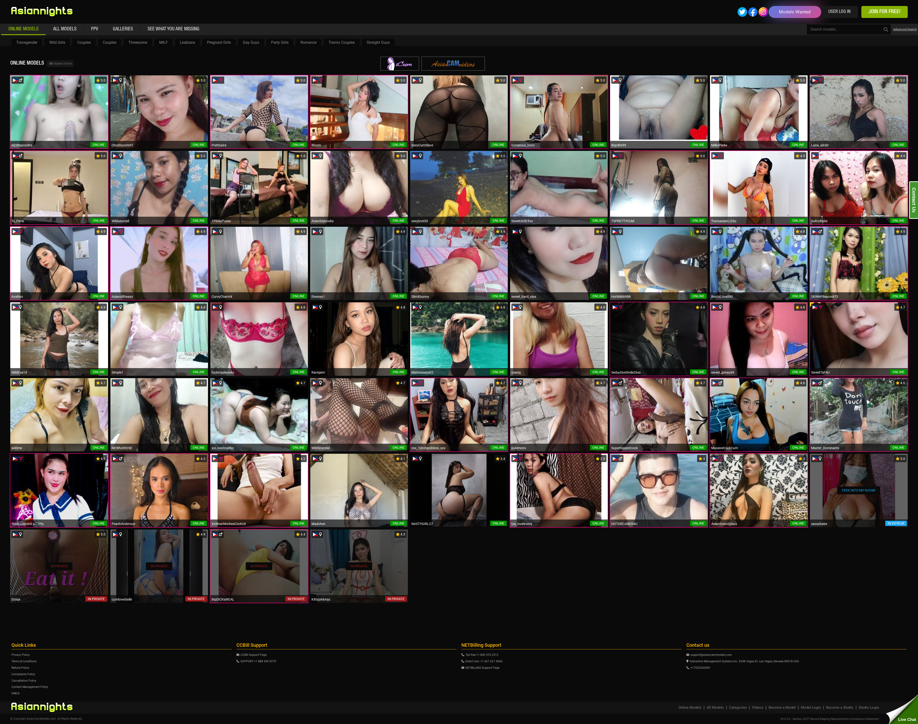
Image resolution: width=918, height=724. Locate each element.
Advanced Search (905, 29)
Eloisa (15, 599)
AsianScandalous (724, 523)
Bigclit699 (618, 145)
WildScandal (320, 448)
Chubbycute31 (122, 145)
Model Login (811, 707)
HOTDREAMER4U (624, 523)
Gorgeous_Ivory (523, 145)
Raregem (318, 372)
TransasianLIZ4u (723, 221)
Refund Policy (20, 667)
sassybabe (819, 523)
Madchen (318, 523)
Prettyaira (219, 145)
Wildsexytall (120, 221)
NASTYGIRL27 (422, 523)
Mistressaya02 (422, 372)
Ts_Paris (17, 221)
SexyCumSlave (422, 145)
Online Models (689, 707)
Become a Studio (839, 707)
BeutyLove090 (722, 296)
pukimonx (518, 448)
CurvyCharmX (222, 296)
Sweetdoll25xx (522, 221)
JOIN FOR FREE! (885, 12)
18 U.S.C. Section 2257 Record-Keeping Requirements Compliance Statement (829, 719)
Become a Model (782, 707)
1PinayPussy (221, 221)
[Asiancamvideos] (453, 64)
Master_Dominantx (825, 448)
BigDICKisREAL (223, 599)
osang (516, 372)
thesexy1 (318, 296)
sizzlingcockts (21, 145)
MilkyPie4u (719, 145)
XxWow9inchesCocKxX (229, 523)
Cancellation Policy (23, 680)
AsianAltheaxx (122, 296)
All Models (715, 707)
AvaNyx (17, 296)
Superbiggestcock (624, 448)
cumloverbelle (122, 599)
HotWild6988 (621, 296)
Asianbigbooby (322, 221)
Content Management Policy (29, 687)
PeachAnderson (123, 523)
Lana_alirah (820, 145)
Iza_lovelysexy (521, 523)
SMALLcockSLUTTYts (27, 523)
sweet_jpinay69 (722, 372)
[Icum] (399, 64)
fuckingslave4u (223, 372)
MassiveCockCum (724, 448)
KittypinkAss (320, 599)
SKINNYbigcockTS (824, 296)
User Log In (839, 12)
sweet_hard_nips (523, 296)
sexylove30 (419, 221)
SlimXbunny (420, 296)
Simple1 (117, 372)
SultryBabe (819, 221)
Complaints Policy (23, 674)
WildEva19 (19, 372)
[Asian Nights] (42, 12)
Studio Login (869, 707)
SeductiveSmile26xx (626, 372)
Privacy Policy (20, 655)
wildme (16, 448)
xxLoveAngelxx (223, 448)
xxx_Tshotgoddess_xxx (428, 448)
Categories (738, 707)
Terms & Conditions (24, 661)
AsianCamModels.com (41, 718)
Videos (757, 707)
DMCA (15, 693)
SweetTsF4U (820, 372)
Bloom (316, 145)
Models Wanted (795, 12)
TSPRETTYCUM (622, 221)
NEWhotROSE (122, 448)
